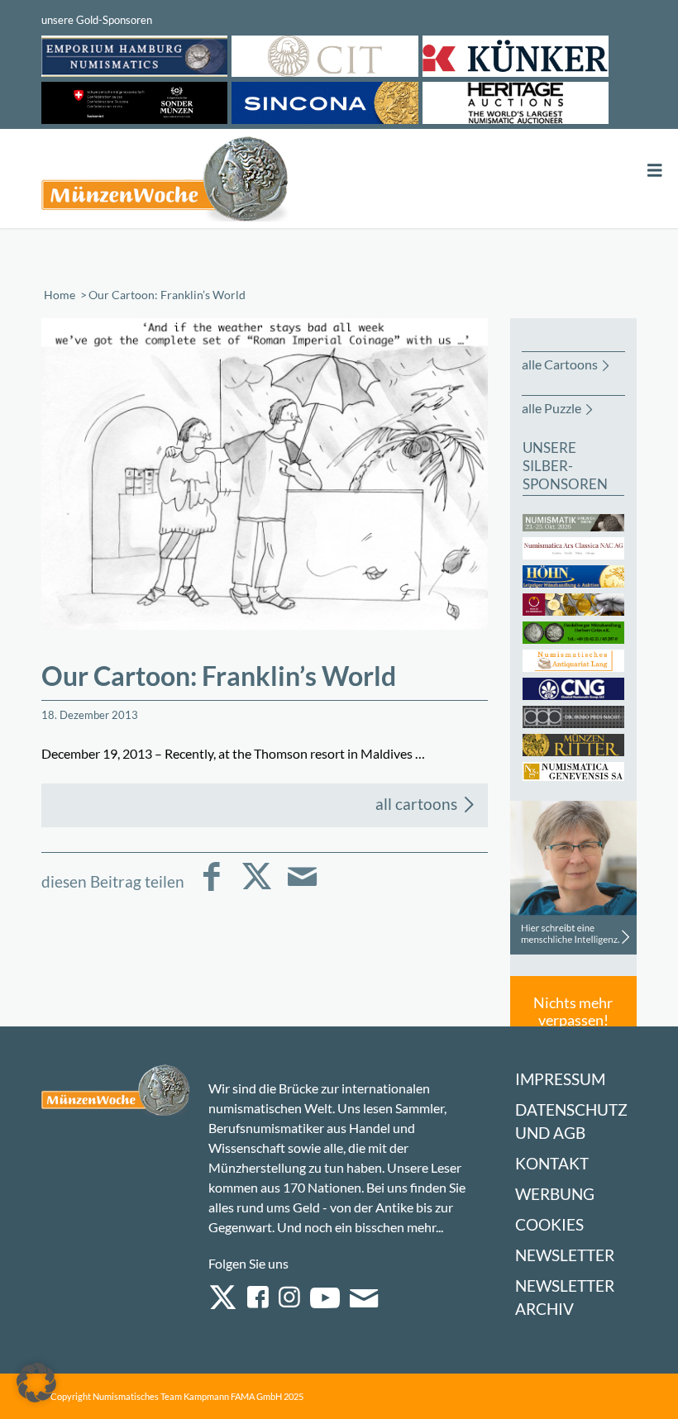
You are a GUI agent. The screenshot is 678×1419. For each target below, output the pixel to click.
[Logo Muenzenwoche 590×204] (165, 182)
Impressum (560, 1078)
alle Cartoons (560, 364)
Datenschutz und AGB (571, 1121)
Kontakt (552, 1163)
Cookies (549, 1224)
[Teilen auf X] (256, 888)
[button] (36, 1382)
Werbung (554, 1193)
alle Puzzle (551, 408)
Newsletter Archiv (564, 1297)
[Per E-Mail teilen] (302, 888)
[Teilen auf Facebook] (211, 888)
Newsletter (564, 1254)
